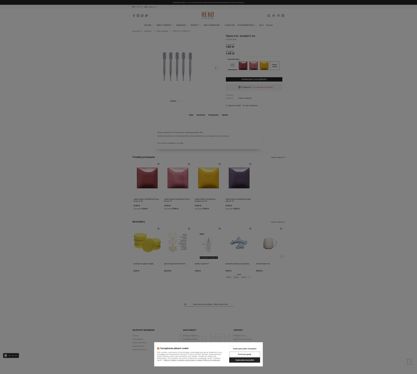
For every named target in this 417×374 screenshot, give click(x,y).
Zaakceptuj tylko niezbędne (244, 349)
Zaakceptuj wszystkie (244, 360)
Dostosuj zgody (244, 354)
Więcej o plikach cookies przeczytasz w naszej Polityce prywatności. (192, 360)
